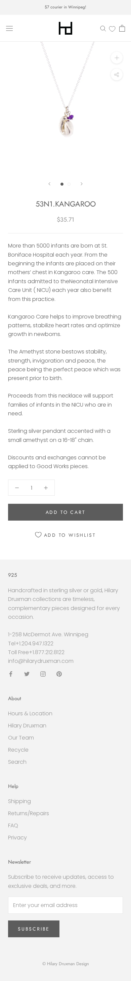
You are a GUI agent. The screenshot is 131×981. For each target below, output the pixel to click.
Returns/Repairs (28, 813)
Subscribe (34, 929)
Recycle (18, 750)
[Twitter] (27, 674)
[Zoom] (117, 58)
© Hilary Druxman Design (65, 963)
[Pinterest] (59, 674)
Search (17, 762)
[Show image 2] (69, 184)
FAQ (13, 825)
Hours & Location (30, 713)
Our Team (21, 738)
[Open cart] (122, 28)
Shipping (19, 801)
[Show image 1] (61, 184)
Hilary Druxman (27, 725)
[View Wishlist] (112, 29)
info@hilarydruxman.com (41, 661)
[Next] (82, 183)
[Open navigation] (9, 28)
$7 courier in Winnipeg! (65, 7)
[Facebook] (10, 674)
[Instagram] (43, 674)
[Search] (103, 28)
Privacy (17, 837)
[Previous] (49, 183)
